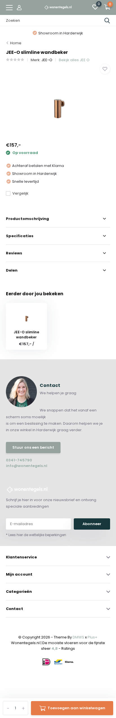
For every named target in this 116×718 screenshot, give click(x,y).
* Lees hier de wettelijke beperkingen (36, 534)
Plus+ (92, 637)
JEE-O (46, 60)
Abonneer (91, 524)
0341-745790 (19, 460)
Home (15, 43)
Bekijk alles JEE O (74, 60)
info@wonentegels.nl (26, 465)
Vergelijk (20, 193)
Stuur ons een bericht (33, 447)
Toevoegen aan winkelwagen (76, 708)
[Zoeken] (107, 20)
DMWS (78, 637)
